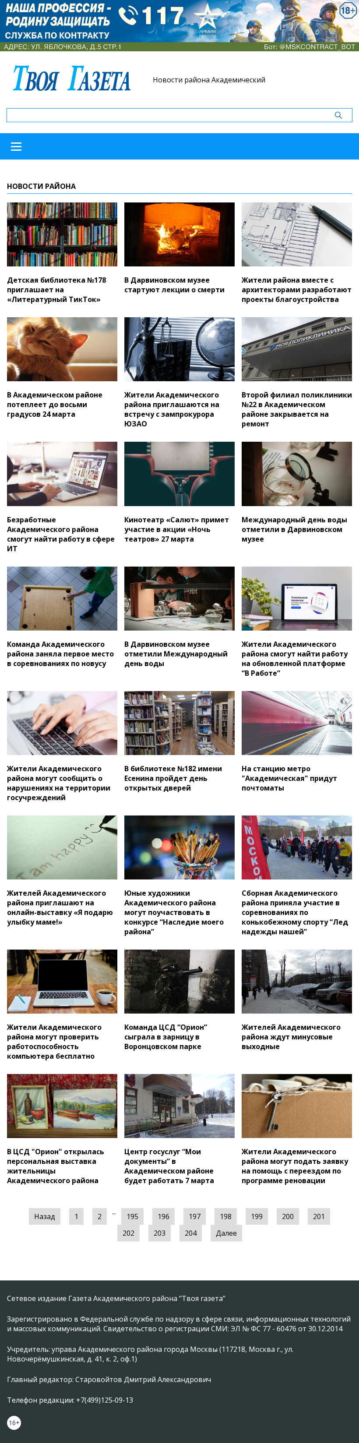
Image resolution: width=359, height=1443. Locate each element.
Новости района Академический (209, 79)
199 (257, 1216)
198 (226, 1216)
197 (195, 1216)
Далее (226, 1233)
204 (191, 1233)
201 (319, 1216)
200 (288, 1216)
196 (163, 1216)
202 (128, 1233)
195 (132, 1216)
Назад (44, 1216)
